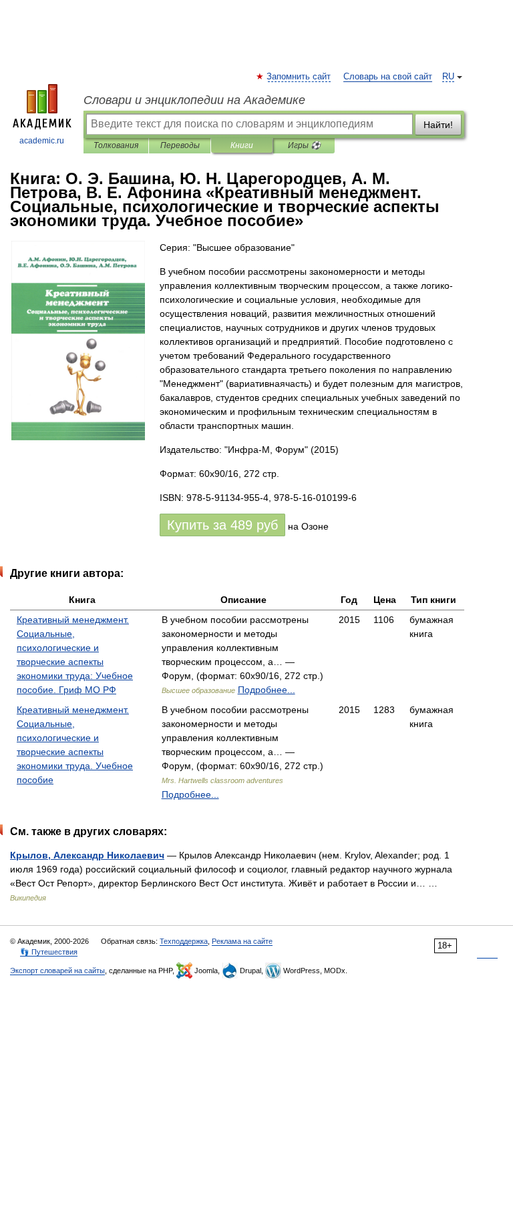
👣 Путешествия (48, 952)
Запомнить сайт (299, 76)
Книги (241, 145)
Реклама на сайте (242, 941)
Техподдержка (184, 941)
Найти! (438, 124)
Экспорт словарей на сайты (57, 971)
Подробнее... (266, 689)
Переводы (180, 145)
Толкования (116, 145)
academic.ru (41, 140)
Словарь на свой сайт (387, 76)
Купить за (222, 525)
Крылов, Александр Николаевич (87, 855)
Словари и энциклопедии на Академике (194, 100)
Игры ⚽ (304, 145)
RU (448, 76)
